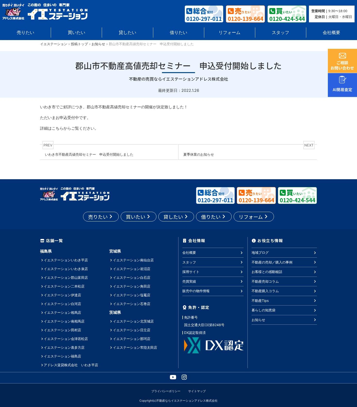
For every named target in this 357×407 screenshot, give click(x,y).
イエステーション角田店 (131, 286)
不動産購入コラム (265, 291)
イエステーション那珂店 (131, 339)
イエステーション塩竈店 (131, 295)
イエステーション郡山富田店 (66, 277)
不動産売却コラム (265, 281)
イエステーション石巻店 (131, 304)
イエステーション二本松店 (64, 286)
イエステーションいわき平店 (66, 260)
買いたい (76, 32)
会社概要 (331, 32)
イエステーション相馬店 (62, 312)
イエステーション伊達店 (62, 295)
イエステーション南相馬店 (64, 321)
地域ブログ (260, 252)
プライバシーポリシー (165, 391)
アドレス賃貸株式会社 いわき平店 (71, 365)
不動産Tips (260, 300)
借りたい (178, 32)
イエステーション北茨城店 (133, 321)
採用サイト (190, 272)
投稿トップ (79, 44)
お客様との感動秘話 (267, 272)
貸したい (127, 32)
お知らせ (98, 44)
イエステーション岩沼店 (131, 269)
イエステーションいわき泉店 (66, 269)
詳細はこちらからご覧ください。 (69, 128)
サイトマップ (197, 391)
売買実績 (189, 281)
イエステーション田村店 (62, 330)
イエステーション (53, 44)
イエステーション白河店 (62, 304)
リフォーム (229, 32)
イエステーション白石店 (131, 277)
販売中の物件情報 (196, 291)
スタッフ (280, 32)
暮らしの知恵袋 (263, 310)
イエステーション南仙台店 (133, 260)
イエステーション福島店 (62, 356)
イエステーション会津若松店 (66, 339)
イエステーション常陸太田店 (135, 347)
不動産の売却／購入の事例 (272, 262)
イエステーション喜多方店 (64, 347)
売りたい (25, 32)
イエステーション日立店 (131, 330)
